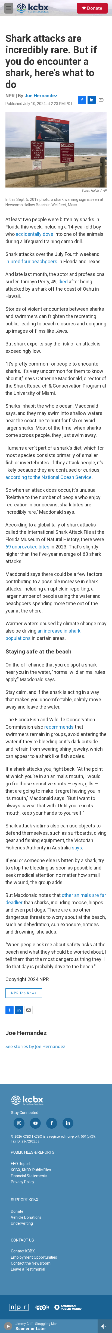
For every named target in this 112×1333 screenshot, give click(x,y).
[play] (8, 1326)
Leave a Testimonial (28, 1269)
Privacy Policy (22, 1182)
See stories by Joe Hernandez (35, 1046)
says (77, 847)
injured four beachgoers (31, 261)
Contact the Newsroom (31, 1263)
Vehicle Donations (26, 1217)
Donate (94, 8)
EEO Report (20, 1163)
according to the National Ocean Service (48, 477)
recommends (59, 727)
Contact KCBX (23, 1251)
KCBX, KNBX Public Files (31, 1170)
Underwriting (22, 1223)
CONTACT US (22, 1240)
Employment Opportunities (34, 1257)
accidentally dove (34, 234)
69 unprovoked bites (27, 547)
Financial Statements (29, 1176)
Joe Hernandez (41, 95)
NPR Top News (23, 993)
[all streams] (105, 1326)
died (63, 281)
